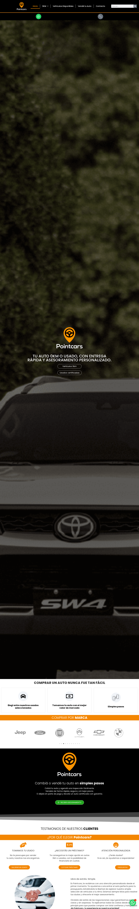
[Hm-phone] (100, 16)
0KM (44, 6)
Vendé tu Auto (84, 6)
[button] (59, 743)
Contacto (100, 6)
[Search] (135, 6)
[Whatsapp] (38, 16)
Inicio (35, 6)
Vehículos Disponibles (63, 6)
